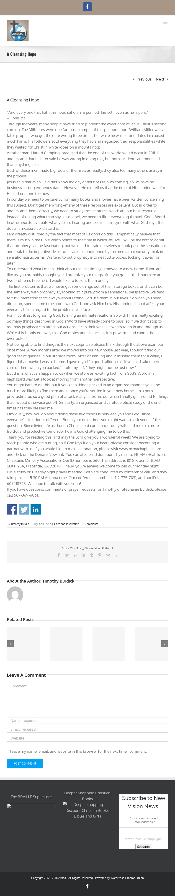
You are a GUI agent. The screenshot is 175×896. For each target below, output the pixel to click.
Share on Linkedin (36, 509)
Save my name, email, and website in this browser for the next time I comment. (79, 751)
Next (160, 79)
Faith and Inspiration (66, 524)
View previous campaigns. (143, 839)
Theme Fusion (135, 878)
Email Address (143, 822)
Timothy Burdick (20, 524)
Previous (144, 79)
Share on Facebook (12, 509)
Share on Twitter (24, 509)
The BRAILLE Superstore (31, 796)
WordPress (117, 878)
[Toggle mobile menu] (165, 22)
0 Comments (90, 524)
